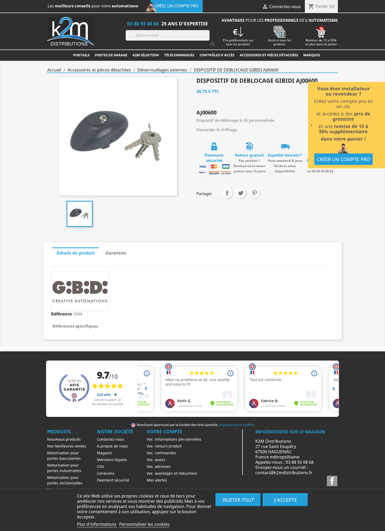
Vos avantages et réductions (172, 473)
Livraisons (105, 473)
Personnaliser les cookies (144, 524)
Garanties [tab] (116, 253)
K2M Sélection (146, 55)
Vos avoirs (156, 459)
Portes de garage (111, 55)
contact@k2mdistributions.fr (283, 472)
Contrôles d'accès (217, 55)
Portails (81, 55)
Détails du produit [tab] (76, 253)
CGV (100, 466)
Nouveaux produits (64, 439)
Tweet (240, 193)
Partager (227, 193)
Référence (61, 314)
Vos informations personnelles (174, 439)
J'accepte (285, 499)
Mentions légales (112, 459)
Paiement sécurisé (113, 480)
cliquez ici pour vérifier (236, 425)
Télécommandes (179, 55)
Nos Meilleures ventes (66, 446)
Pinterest (254, 193)
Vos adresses (158, 466)
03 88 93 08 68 (143, 23)
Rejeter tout (238, 499)
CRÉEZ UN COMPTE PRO (177, 5)
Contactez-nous (110, 439)
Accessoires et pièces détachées (269, 55)
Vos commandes (161, 452)
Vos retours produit (164, 446)
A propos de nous (112, 446)
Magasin (104, 452)
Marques (311, 55)
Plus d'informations (97, 524)
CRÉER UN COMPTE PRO (343, 159)
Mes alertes (157, 480)
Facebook (332, 481)
